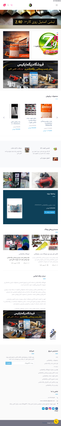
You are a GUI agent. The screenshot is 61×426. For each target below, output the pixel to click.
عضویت (9, 363)
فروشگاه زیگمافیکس (24, 254)
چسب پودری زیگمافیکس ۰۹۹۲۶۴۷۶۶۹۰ (45, 205)
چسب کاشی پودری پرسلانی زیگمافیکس (48, 373)
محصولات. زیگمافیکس (52, 360)
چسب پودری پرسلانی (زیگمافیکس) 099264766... (46, 123)
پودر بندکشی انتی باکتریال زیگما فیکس (48, 382)
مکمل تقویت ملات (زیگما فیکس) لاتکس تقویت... (31, 120)
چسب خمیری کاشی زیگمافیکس (50, 379)
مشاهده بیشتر (50, 212)
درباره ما (56, 367)
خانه (57, 357)
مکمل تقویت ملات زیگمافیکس (50, 376)
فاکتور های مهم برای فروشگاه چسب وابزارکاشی (46, 254)
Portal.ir (44, 423)
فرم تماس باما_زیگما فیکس (51, 363)
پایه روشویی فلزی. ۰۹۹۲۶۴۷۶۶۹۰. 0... (15, 123)
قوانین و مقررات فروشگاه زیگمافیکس (49, 370)
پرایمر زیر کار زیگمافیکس (52, 385)
